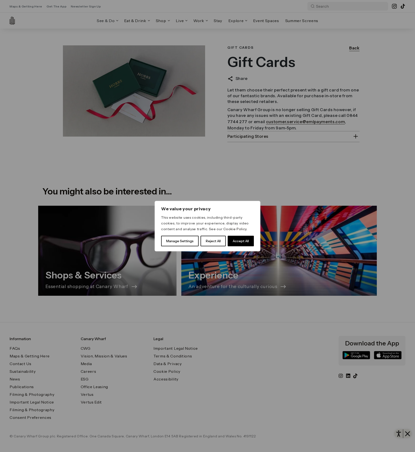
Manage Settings (180, 241)
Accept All (241, 241)
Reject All (213, 241)
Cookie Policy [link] (235, 229)
